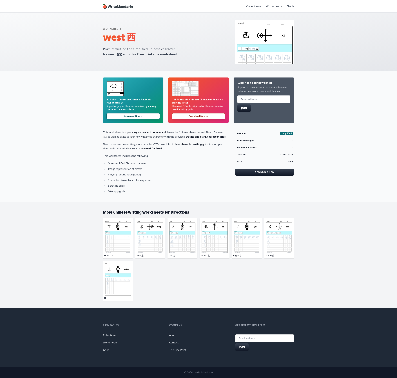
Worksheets (274, 6)
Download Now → (133, 116)
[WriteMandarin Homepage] (118, 6)
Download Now (264, 172)
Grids (290, 6)
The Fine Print (177, 350)
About (172, 335)
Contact (174, 342)
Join (244, 108)
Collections (253, 6)
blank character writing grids (191, 144)
